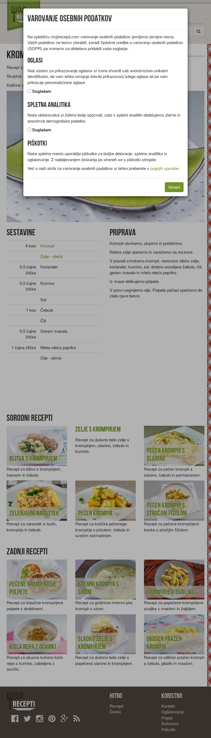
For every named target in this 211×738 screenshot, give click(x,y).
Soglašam (41, 91)
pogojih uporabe (164, 168)
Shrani (174, 187)
